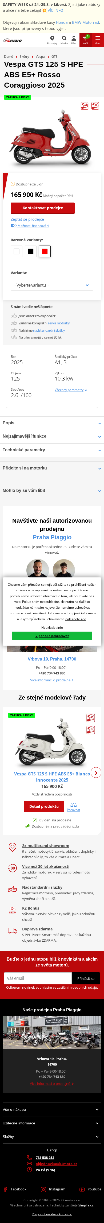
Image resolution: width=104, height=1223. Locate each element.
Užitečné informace (19, 1123)
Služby (8, 1137)
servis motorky (59, 323)
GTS (54, 56)
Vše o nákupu (14, 1109)
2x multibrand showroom (45, 845)
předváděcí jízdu (66, 826)
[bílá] (16, 251)
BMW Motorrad (85, 22)
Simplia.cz (85, 1205)
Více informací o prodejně (50, 680)
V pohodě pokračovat (52, 636)
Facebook (18, 1189)
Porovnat (73, 809)
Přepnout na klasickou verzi (52, 1214)
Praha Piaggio (52, 537)
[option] (52, 772)
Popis (8, 423)
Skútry (24, 56)
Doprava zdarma (37, 928)
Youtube (94, 1189)
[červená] (45, 251)
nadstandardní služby (49, 330)
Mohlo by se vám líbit (24, 490)
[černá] (31, 251)
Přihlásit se (85, 978)
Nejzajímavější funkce (24, 436)
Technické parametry (24, 450)
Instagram (56, 1189)
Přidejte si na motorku (25, 468)
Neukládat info (52, 627)
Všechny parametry (69, 389)
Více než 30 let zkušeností (45, 866)
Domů (8, 56)
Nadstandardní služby (42, 887)
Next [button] (96, 772)
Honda (62, 22)
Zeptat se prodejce (27, 219)
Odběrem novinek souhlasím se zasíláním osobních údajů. (52, 987)
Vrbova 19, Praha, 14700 (52, 659)
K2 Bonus (30, 908)
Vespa (40, 56)
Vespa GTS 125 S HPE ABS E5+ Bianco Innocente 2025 (52, 777)
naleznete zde (75, 619)
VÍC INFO (55, 10)
